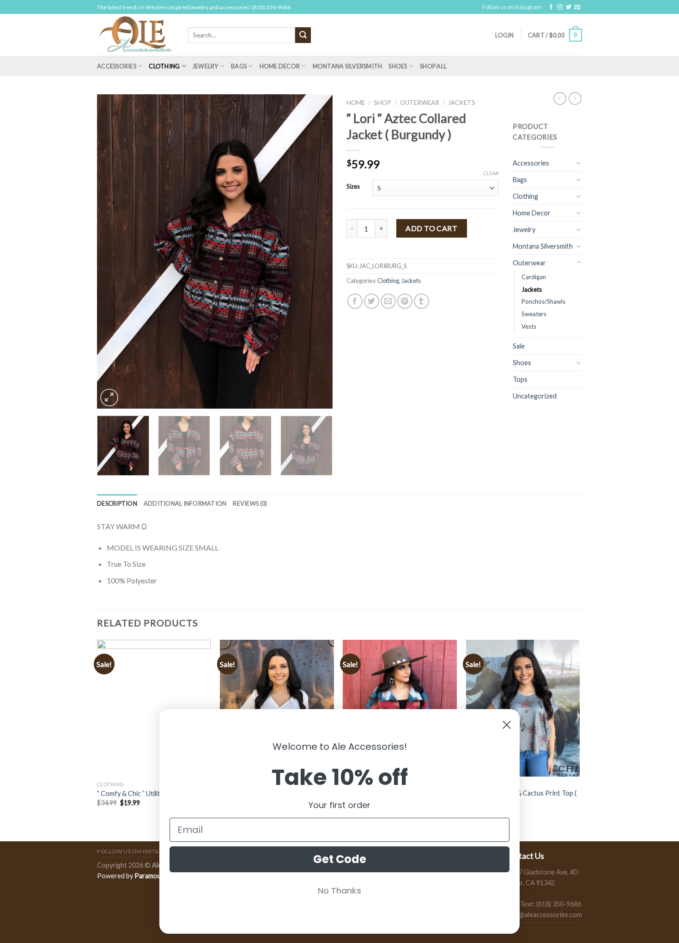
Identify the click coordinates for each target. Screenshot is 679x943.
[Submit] (303, 35)
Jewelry (205, 66)
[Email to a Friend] (388, 301)
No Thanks (339, 890)
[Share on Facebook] (355, 301)
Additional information (185, 503)
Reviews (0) (250, 503)
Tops (520, 379)
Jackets (461, 102)
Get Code (339, 859)
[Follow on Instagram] (560, 7)
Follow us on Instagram (511, 7)
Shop (382, 102)
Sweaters (533, 314)
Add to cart (431, 228)
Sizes (353, 187)
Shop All (433, 66)
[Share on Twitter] (371, 301)
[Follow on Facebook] (551, 7)
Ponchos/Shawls (543, 301)
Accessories (116, 66)
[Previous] (113, 251)
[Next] (316, 251)
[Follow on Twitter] (568, 7)
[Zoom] (109, 398)
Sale (519, 346)
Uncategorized (535, 396)
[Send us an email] (577, 7)
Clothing (164, 66)
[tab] (117, 503)
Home (355, 102)
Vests (528, 326)
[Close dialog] (506, 725)
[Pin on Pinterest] (404, 301)
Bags (239, 66)
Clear (491, 173)
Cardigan (533, 277)
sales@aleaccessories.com (543, 915)
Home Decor (280, 66)
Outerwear (419, 102)
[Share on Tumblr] (421, 301)
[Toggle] (579, 163)
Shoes (397, 66)
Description (117, 503)
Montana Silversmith (347, 66)
